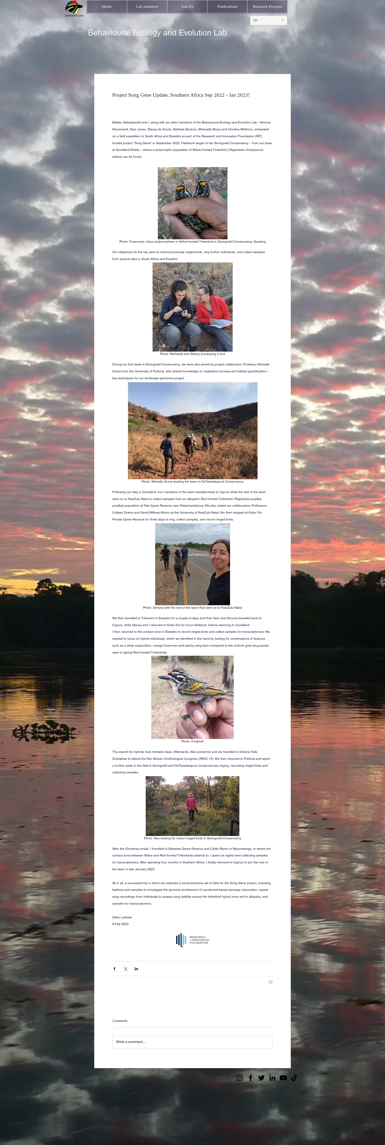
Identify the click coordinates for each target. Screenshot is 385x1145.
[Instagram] (239, 1077)
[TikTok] (294, 1077)
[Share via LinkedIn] (136, 969)
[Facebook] (250, 1077)
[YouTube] (283, 1077)
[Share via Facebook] (114, 969)
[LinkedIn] (272, 1077)
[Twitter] (261, 1077)
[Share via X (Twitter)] (125, 969)
